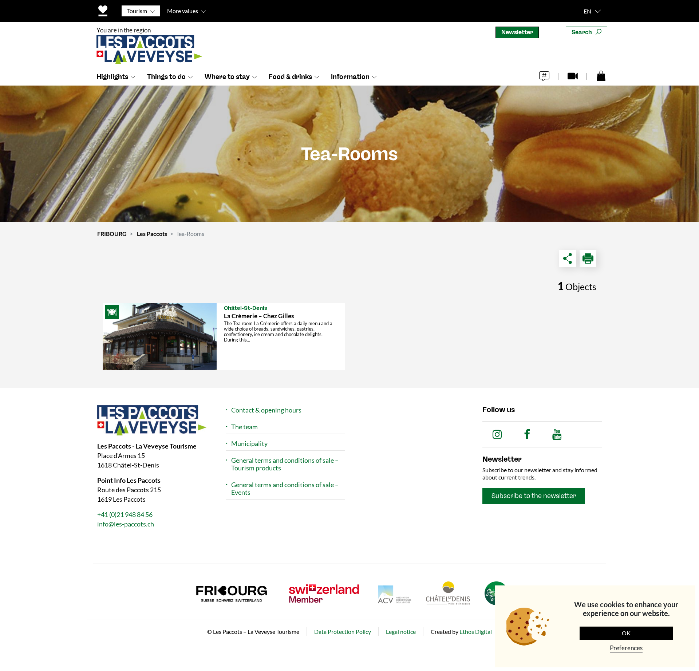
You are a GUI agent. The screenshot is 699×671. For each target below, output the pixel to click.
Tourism (137, 10)
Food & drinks (290, 77)
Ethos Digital (475, 631)
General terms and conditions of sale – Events (285, 488)
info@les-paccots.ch (125, 524)
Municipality (249, 443)
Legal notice (401, 631)
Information (350, 77)
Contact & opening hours (266, 410)
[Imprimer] (588, 258)
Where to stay (227, 77)
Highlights (112, 77)
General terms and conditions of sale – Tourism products (285, 464)
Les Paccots (152, 233)
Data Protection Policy (342, 631)
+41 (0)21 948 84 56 (125, 514)
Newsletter (517, 32)
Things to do (166, 77)
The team (244, 427)
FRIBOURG (112, 233)
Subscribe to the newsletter (533, 496)
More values (182, 10)
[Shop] (601, 75)
